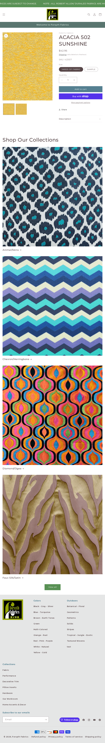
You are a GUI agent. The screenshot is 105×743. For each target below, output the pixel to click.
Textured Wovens (76, 641)
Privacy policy (55, 737)
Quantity (63, 75)
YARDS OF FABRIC (71, 69)
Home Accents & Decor (14, 704)
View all (52, 587)
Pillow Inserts (9, 687)
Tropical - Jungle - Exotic (80, 635)
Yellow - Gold (40, 652)
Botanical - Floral (76, 606)
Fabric (6, 670)
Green (37, 624)
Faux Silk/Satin (12, 577)
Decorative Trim (11, 681)
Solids (70, 624)
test (69, 647)
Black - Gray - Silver (43, 606)
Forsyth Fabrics (20, 737)
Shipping (62, 54)
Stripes (70, 629)
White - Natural (41, 647)
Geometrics (73, 612)
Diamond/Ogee (12, 468)
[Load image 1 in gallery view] (8, 109)
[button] (4, 14)
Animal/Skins (11, 250)
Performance (9, 676)
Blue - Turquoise (42, 612)
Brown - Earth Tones (44, 618)
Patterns (71, 618)
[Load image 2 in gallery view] (21, 109)
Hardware (8, 693)
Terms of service (73, 737)
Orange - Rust (41, 635)
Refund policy (39, 737)
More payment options (80, 102)
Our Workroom (10, 699)
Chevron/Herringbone (16, 359)
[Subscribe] (46, 720)
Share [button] (64, 109)
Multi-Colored (41, 629)
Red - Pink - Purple (43, 641)
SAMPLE (91, 69)
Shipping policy (93, 737)
